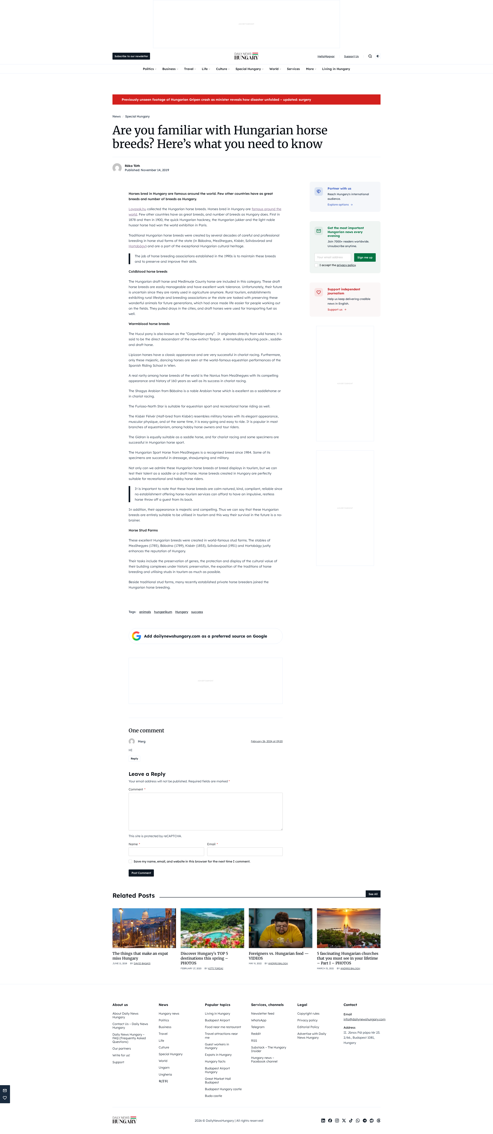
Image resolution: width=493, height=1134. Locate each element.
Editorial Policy (308, 1027)
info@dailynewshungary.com (365, 1019)
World (273, 69)
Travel (188, 69)
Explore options (338, 204)
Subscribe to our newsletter (131, 56)
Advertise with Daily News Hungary (311, 1035)
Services (293, 69)
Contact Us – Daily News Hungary (130, 1025)
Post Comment (141, 873)
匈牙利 (163, 1081)
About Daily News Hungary (125, 1015)
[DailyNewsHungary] (246, 56)
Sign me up (364, 257)
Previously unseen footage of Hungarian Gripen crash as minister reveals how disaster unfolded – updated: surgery (216, 99)
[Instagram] (337, 1120)
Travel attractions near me (221, 1035)
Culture (221, 69)
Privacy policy (307, 1020)
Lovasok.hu (137, 209)
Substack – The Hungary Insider (268, 1049)
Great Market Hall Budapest (218, 1080)
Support (118, 1062)
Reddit (256, 1034)
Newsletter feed (262, 1013)
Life (205, 69)
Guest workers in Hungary (217, 1046)
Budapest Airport (217, 1020)
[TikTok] (351, 1120)
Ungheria (165, 1074)
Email (212, 844)
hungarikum (163, 612)
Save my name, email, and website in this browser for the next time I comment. (192, 861)
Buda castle (213, 1096)
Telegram (258, 1027)
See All (373, 894)
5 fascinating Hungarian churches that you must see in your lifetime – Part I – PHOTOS (347, 958)
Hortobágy (137, 246)
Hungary (181, 612)
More (310, 69)
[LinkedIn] (323, 1120)
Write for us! (121, 1055)
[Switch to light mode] (378, 56)
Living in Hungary (336, 69)
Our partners (121, 1048)
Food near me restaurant (223, 1027)
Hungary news (169, 1013)
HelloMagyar (326, 56)
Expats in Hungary (218, 1055)
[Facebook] (330, 1120)
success (197, 612)
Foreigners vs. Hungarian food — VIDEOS (279, 956)
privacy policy (346, 265)
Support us (335, 309)
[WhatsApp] (358, 1120)
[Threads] (379, 1120)
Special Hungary (248, 69)
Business (169, 69)
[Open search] (370, 56)
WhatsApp (258, 1020)
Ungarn (164, 1067)
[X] (344, 1120)
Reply (134, 758)
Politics (148, 69)
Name (134, 844)
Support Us (351, 56)
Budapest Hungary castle (223, 1089)
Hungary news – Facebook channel (264, 1059)
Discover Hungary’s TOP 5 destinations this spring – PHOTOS (204, 958)
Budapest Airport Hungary (217, 1070)
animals (145, 612)
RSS (254, 1040)
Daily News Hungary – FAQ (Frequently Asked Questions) (129, 1038)
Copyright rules (308, 1013)
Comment (137, 789)
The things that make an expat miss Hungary (140, 956)
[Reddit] (372, 1120)
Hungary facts (215, 1061)
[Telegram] (365, 1120)
